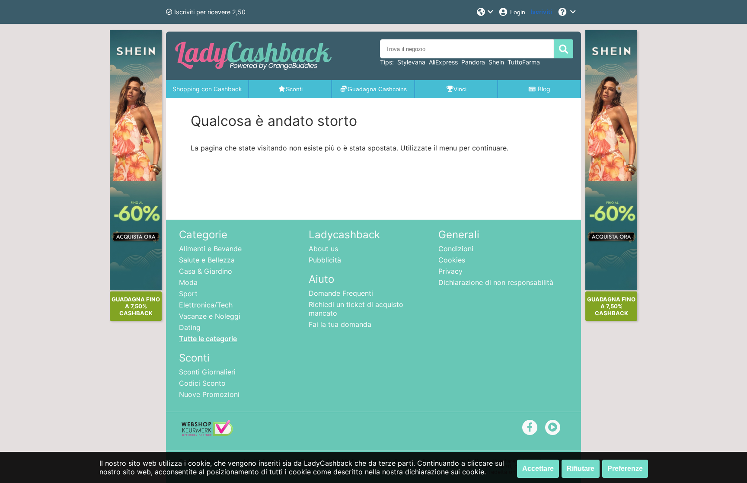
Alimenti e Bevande (210, 248)
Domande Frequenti (341, 293)
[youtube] (553, 427)
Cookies (451, 260)
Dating (190, 327)
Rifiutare (580, 468)
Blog (544, 89)
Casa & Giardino (205, 271)
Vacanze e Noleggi (209, 316)
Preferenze (625, 468)
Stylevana (411, 62)
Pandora (473, 62)
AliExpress (443, 62)
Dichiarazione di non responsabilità (495, 282)
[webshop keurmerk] (207, 433)
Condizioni (455, 248)
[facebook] (530, 427)
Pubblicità (325, 260)
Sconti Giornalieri (207, 372)
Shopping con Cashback (207, 89)
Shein (496, 62)
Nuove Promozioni (209, 394)
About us (323, 248)
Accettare (538, 468)
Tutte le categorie (208, 338)
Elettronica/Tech (206, 305)
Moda (188, 282)
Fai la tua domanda (340, 324)
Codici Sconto (202, 383)
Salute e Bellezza (207, 260)
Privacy (450, 271)
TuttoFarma (524, 62)
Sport (188, 293)
